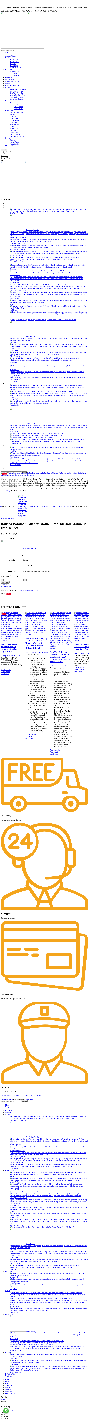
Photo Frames (14, 132)
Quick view (5, 674)
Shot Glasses (18, 107)
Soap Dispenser (15, 75)
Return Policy (19, 1095)
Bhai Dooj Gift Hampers (18, 89)
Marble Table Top (11, 146)
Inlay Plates (13, 122)
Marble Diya (14, 128)
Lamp (12, 126)
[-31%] (61, 628)
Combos (8, 83)
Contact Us (38, 1095)
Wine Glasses (18, 109)
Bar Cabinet (14, 60)
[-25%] (36, 628)
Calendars (13, 116)
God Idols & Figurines (17, 91)
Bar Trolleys (14, 66)
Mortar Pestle (14, 142)
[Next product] (19, 494)
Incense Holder (15, 120)
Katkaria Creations (7, 519)
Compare (8, 1391)
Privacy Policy (6, 1095)
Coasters (12, 140)
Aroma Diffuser (10, 56)
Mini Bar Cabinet (15, 68)
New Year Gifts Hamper (18, 93)
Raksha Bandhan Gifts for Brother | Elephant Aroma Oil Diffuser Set (50, 506)
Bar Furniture (9, 58)
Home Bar (8, 101)
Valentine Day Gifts (16, 97)
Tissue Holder (14, 144)
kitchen (7, 138)
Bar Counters (14, 62)
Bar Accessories (19, 105)
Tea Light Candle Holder (18, 136)
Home (3, 491)
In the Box (5, 577)
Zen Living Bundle (16, 99)
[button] (29, 736)
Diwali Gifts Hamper (12, 85)
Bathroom (8, 70)
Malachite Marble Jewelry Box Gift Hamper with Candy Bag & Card (10, 648)
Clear (11, 578)
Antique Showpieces (17, 113)
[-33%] (12, 624)
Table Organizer (15, 134)
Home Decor (9, 111)
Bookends (13, 115)
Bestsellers (8, 77)
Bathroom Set (14, 71)
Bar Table (13, 64)
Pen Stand (13, 130)
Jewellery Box (14, 124)
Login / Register (10, 1393)
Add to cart (5, 582)
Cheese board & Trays (13, 81)
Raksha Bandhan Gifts (17, 95)
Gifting (7, 87)
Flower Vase (14, 118)
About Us (28, 1095)
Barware (12, 103)
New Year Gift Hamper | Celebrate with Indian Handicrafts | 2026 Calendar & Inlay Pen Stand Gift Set (60, 657)
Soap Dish (13, 73)
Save (5, 474)
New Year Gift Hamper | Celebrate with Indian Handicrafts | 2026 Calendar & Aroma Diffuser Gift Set (36, 643)
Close (3, 1399)
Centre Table (9, 79)
